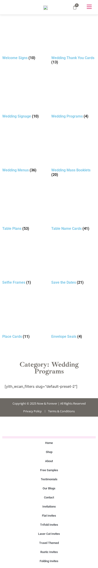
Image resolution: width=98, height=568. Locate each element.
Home (49, 443)
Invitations (49, 506)
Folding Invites (49, 561)
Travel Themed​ (49, 543)
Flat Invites (49, 515)
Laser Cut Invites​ (49, 533)
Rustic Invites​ (49, 552)
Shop (49, 452)
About (49, 461)
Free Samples (49, 470)
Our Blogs (49, 488)
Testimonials (49, 479)
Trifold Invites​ (49, 524)
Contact (49, 497)
